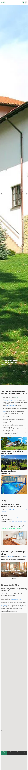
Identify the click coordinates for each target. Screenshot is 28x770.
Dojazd (10, 753)
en (25, 2)
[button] (2, 193)
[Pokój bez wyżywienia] (23, 573)
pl (23, 2)
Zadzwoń (17, 753)
